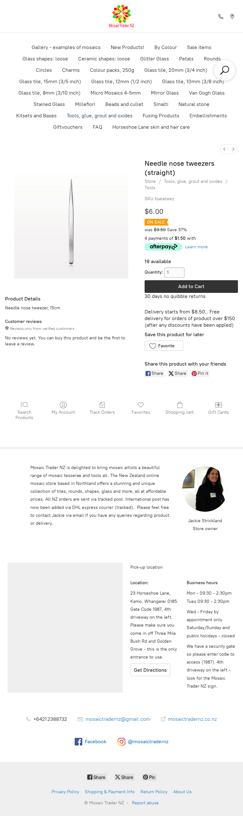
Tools (150, 187)
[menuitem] (224, 149)
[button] (164, 346)
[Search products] (224, 70)
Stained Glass (49, 104)
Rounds (212, 59)
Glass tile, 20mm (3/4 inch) (175, 70)
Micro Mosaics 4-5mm (115, 93)
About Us (182, 791)
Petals (186, 59)
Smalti (160, 104)
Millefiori (85, 104)
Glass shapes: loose (45, 59)
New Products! (127, 47)
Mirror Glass (165, 93)
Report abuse (145, 803)
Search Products (24, 415)
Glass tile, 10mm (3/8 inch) (193, 81)
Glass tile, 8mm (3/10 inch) (49, 93)
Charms (71, 70)
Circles (44, 70)
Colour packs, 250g (112, 70)
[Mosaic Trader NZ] (121, 16)
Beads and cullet (124, 104)
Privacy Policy (65, 791)
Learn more (196, 247)
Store (150, 181)
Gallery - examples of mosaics (66, 47)
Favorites (141, 412)
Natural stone (193, 104)
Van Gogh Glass (207, 93)
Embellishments (208, 116)
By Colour (165, 47)
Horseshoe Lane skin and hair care (151, 127)
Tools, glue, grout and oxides (100, 116)
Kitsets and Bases (36, 116)
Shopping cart (179, 412)
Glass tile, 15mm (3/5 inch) (50, 81)
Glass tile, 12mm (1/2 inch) (121, 81)
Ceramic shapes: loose (104, 59)
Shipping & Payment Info (110, 791)
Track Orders (102, 412)
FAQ (97, 127)
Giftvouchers (68, 127)
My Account (63, 412)
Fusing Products (161, 116)
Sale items (199, 47)
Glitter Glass (154, 59)
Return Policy (153, 791)
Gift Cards (218, 412)
